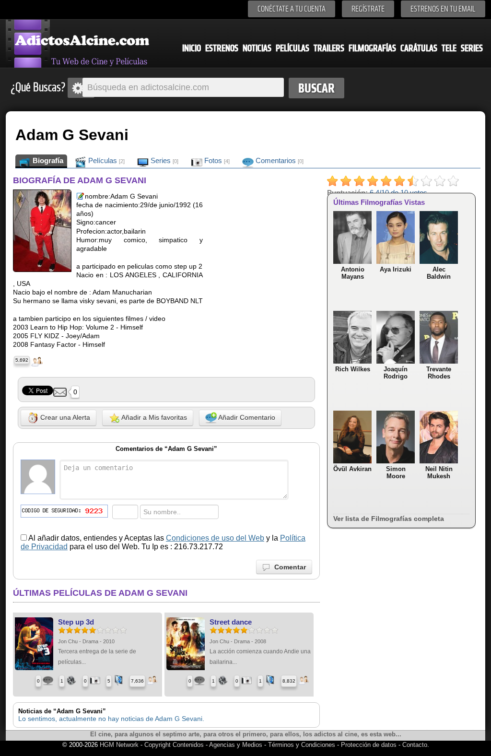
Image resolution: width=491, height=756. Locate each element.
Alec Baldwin (439, 273)
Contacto (414, 744)
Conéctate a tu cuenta (291, 9)
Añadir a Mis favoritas (153, 417)
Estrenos (221, 48)
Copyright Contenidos (174, 744)
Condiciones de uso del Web (215, 538)
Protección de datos (369, 744)
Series (472, 48)
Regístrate (368, 9)
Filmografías (372, 48)
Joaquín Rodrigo (396, 373)
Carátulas (418, 48)
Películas (292, 48)
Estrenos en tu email (443, 9)
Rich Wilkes (352, 369)
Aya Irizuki (395, 269)
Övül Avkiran (352, 468)
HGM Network (119, 744)
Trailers (329, 48)
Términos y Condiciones (302, 744)
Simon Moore (396, 472)
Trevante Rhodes (438, 373)
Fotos (216, 160)
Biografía (47, 160)
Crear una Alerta (64, 417)
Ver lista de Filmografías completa (388, 518)
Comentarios (279, 160)
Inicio (191, 48)
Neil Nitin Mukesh (439, 472)
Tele (449, 48)
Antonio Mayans (352, 273)
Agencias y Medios (235, 744)
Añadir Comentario (246, 417)
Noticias (257, 48)
